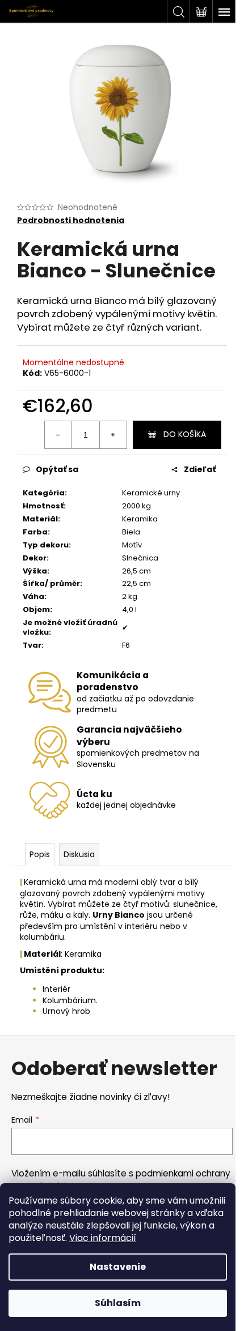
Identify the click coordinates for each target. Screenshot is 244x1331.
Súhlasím (118, 1302)
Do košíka (184, 434)
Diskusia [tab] (79, 854)
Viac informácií (102, 1237)
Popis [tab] (40, 854)
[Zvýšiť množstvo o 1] (113, 434)
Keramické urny (151, 492)
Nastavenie (118, 1266)
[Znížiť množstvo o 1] (58, 434)
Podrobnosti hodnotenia (70, 220)
